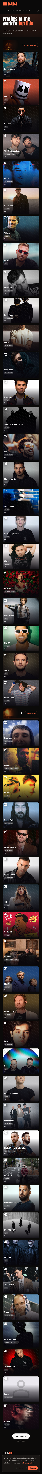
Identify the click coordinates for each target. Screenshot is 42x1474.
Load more (21, 1436)
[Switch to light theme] (37, 10)
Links (29, 10)
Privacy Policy (28, 1463)
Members (20, 10)
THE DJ (8, 1453)
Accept (33, 1468)
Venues (11, 10)
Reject (21, 1468)
